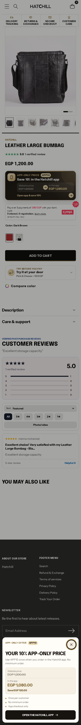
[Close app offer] (71, 644)
